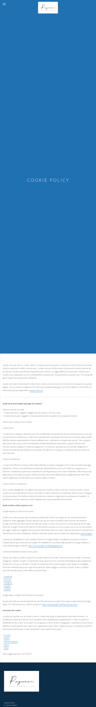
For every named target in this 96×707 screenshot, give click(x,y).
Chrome (7, 635)
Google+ (7, 586)
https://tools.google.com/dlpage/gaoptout (45, 545)
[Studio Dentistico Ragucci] (48, 7)
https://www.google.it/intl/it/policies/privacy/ (60, 604)
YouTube (7, 579)
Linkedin (7, 589)
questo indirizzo (36, 390)
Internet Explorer (11, 641)
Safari (6, 648)
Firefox (7, 638)
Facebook (8, 576)
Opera (6, 644)
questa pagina (86, 533)
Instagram (8, 582)
